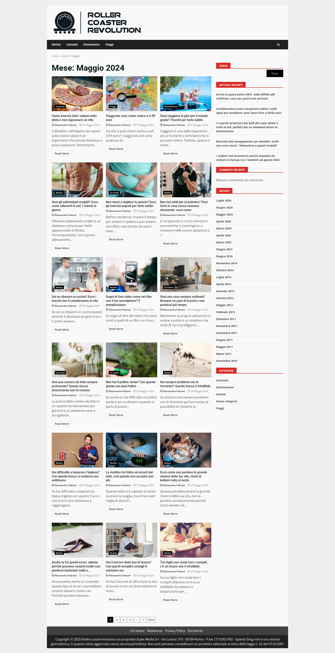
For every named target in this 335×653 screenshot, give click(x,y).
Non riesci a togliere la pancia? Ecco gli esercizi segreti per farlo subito (131, 179)
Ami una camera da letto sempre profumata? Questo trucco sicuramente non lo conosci (77, 359)
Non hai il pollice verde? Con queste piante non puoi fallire (131, 359)
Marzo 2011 (223, 354)
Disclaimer (195, 631)
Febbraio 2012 (225, 312)
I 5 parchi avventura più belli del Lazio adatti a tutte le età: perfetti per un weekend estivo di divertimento (247, 127)
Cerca (223, 65)
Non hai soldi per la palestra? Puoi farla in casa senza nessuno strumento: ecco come (185, 179)
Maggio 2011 (224, 347)
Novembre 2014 (226, 263)
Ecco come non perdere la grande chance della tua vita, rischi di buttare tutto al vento (185, 450)
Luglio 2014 (223, 277)
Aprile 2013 (223, 284)
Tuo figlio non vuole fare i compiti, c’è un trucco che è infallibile (185, 540)
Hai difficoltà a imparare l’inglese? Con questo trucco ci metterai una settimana (77, 450)
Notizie (56, 44)
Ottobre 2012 (225, 298)
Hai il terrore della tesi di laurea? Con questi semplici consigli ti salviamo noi (131, 540)
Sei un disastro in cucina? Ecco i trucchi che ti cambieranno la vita (77, 274)
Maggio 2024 (224, 214)
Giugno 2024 (224, 207)
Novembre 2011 (226, 326)
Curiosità (72, 44)
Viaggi (109, 44)
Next (151, 619)
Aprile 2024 (223, 221)
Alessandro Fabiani (66, 125)
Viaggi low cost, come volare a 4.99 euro (131, 93)
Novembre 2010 (226, 361)
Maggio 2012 (224, 305)
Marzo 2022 (223, 242)
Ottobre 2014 (225, 270)
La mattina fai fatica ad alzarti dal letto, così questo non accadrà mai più (131, 450)
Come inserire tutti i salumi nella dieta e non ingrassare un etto (77, 93)
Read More (62, 153)
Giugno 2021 (224, 249)
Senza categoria (226, 401)
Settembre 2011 (226, 333)
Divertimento (92, 44)
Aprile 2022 (223, 235)
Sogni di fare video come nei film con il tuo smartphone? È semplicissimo (131, 274)
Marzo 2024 (223, 228)
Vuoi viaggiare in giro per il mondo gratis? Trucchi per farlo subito (185, 93)
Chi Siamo (137, 631)
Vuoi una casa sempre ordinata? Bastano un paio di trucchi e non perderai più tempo (185, 274)
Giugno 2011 (224, 340)
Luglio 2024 (223, 200)
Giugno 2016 (224, 256)
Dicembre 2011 (226, 319)
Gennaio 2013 (225, 291)
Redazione (154, 631)
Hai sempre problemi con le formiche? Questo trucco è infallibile (185, 359)
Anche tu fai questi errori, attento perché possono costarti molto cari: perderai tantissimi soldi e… (77, 540)
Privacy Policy (175, 631)
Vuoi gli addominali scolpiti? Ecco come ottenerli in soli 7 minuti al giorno (77, 179)
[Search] (278, 44)
